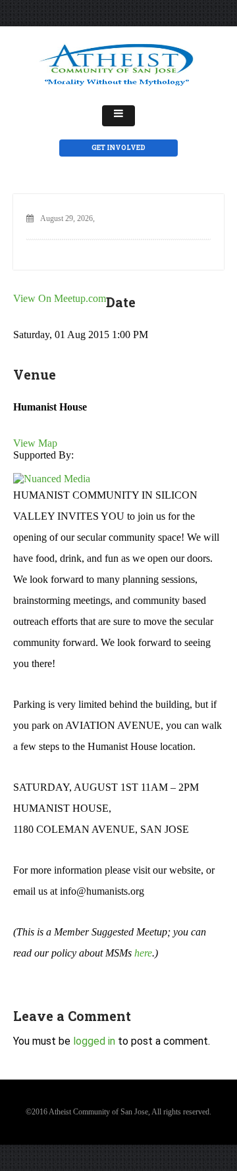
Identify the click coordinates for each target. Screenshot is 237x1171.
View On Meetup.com (59, 298)
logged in (94, 1041)
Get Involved (118, 147)
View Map (35, 443)
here (143, 953)
